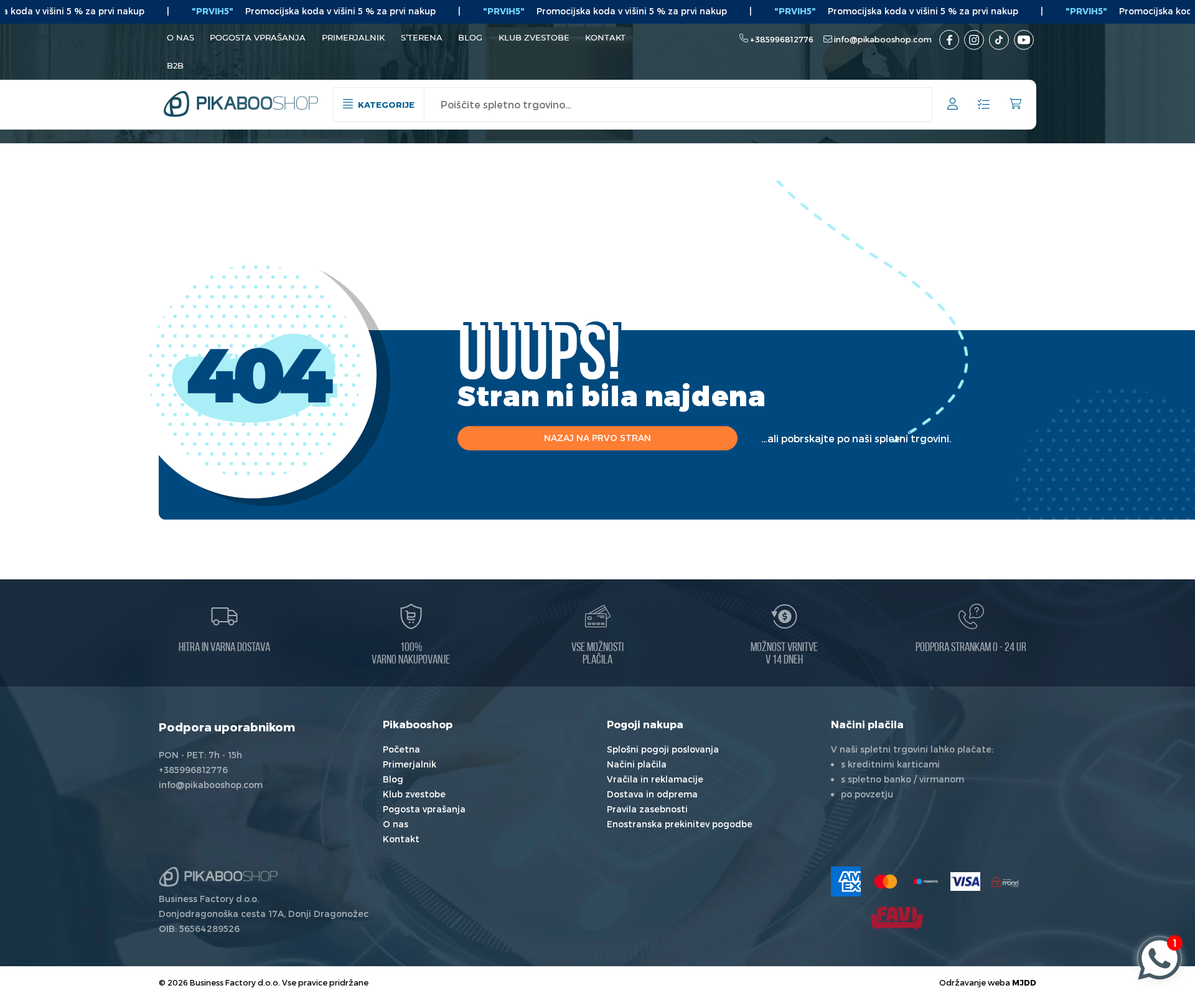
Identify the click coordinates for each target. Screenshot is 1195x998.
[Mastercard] (886, 881)
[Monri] (1005, 881)
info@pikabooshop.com (883, 39)
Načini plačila (637, 764)
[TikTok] (999, 40)
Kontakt (605, 37)
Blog (470, 37)
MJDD (1024, 982)
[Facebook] (949, 40)
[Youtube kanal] (1024, 40)
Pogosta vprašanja (258, 37)
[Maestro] (925, 881)
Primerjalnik (353, 37)
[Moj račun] (952, 106)
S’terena (422, 37)
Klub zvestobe (534, 37)
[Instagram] (974, 40)
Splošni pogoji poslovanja (663, 749)
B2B (175, 65)
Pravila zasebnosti (647, 809)
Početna (401, 749)
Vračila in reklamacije (655, 779)
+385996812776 (781, 39)
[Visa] (965, 881)
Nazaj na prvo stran (597, 437)
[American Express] (846, 881)
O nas (180, 37)
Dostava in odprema (652, 794)
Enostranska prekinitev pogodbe (679, 824)
